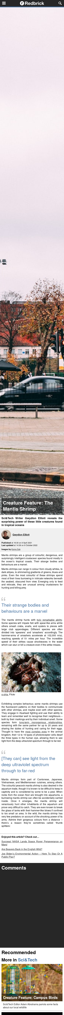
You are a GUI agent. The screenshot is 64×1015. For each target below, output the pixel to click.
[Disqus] (32, 909)
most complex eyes (36, 731)
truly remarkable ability (49, 620)
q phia (4, 694)
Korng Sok (15, 549)
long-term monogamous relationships (40, 722)
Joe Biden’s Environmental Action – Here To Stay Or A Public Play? (32, 855)
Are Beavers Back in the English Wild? (21, 849)
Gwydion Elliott (21, 534)
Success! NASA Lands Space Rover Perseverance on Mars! (32, 843)
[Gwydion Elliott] (7, 535)
